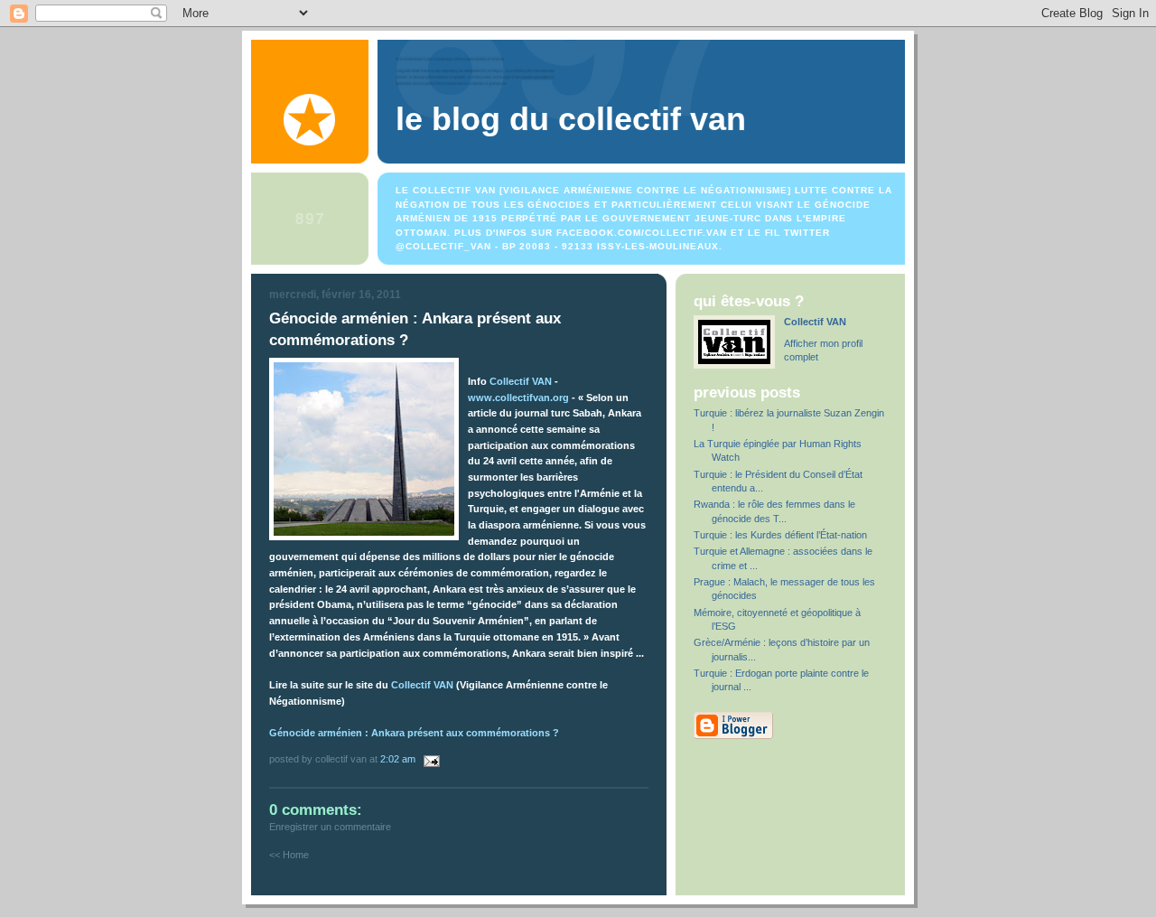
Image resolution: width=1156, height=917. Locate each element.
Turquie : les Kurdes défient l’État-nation (780, 534)
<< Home (289, 854)
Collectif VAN (520, 381)
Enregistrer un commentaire (330, 826)
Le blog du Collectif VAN (571, 119)
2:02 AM (397, 758)
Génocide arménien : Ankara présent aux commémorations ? (414, 732)
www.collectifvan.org (518, 397)
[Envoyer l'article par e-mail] (429, 758)
